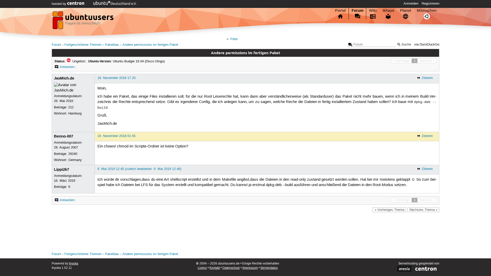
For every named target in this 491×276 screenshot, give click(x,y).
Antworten (67, 67)
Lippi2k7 (61, 169)
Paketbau (112, 45)
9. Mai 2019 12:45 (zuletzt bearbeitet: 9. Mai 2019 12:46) (139, 169)
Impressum (250, 268)
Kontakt (214, 268)
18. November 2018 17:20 (116, 78)
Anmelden (411, 4)
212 (71, 107)
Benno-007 (63, 136)
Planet (405, 10)
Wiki (373, 10)
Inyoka (73, 264)
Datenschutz (231, 268)
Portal (340, 10)
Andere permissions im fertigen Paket (150, 45)
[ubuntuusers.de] (84, 21)
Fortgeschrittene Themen (83, 45)
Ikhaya (388, 10)
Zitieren (427, 78)
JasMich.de (64, 78)
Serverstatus (269, 268)
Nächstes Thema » (423, 210)
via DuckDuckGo (426, 45)
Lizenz (202, 268)
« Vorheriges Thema (389, 210)
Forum (357, 10)
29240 (72, 154)
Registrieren (430, 4)
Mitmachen (427, 10)
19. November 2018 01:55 (116, 136)
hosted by (59, 4)
